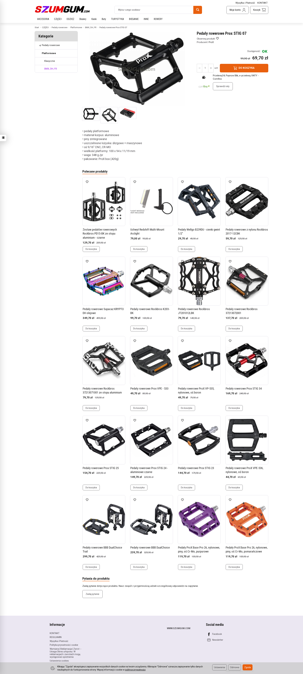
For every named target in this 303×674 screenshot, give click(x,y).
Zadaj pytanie (92, 594)
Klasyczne (49, 61)
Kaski (94, 19)
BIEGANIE (134, 19)
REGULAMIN (56, 637)
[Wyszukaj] (197, 10)
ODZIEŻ (70, 19)
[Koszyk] (259, 10)
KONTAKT (262, 2)
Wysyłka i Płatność (245, 2)
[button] (91, 114)
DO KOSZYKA (247, 67)
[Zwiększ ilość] (199, 68)
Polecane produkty (94, 171)
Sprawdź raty (222, 86)
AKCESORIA (43, 19)
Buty (104, 19)
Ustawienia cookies (59, 660)
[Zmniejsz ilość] (211, 68)
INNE (146, 19)
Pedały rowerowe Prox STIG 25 (101, 468)
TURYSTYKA (117, 19)
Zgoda (247, 667)
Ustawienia (219, 667)
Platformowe (49, 53)
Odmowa (234, 667)
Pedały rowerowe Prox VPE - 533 (149, 388)
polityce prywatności (135, 669)
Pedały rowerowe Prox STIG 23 (196, 468)
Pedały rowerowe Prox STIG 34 (244, 388)
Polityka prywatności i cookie (64, 645)
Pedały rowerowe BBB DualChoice (150, 547)
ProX (211, 42)
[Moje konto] (237, 10)
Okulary (82, 19)
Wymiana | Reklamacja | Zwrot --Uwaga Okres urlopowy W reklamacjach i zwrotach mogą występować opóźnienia (65, 653)
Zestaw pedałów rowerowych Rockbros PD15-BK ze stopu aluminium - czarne (100, 233)
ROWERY (158, 19)
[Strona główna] (62, 9)
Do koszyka (91, 249)
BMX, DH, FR (50, 68)
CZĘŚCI (58, 19)
